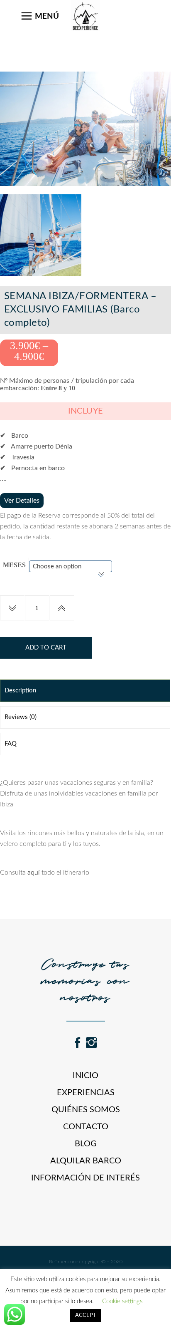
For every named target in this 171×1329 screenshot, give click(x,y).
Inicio (85, 1075)
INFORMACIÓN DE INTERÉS (85, 1178)
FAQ (11, 744)
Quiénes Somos (85, 1110)
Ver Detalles (21, 500)
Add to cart (45, 648)
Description (20, 690)
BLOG (86, 1144)
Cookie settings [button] (122, 1301)
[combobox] (70, 566)
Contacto (85, 1127)
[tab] (85, 690)
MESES (14, 564)
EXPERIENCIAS (86, 1092)
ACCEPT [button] (85, 1315)
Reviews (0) (21, 717)
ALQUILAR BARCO (85, 1161)
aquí (33, 872)
